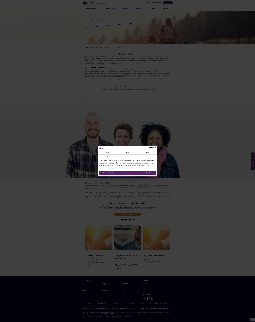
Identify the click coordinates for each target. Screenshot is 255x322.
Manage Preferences (126, 172)
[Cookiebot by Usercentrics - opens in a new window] (150, 148)
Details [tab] (127, 152)
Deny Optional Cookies (108, 172)
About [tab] (147, 152)
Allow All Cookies (147, 172)
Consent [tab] (108, 152)
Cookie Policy (106, 168)
